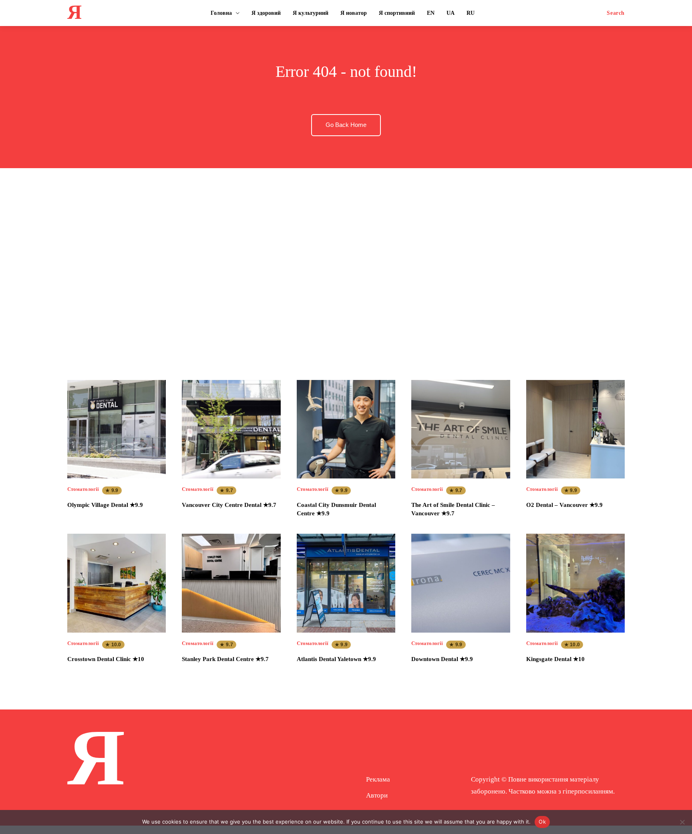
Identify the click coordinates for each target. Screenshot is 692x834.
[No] (682, 822)
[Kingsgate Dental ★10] (575, 583)
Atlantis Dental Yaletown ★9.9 (336, 659)
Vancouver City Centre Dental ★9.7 (229, 505)
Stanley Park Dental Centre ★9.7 (225, 659)
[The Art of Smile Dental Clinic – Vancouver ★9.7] (460, 429)
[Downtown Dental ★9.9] (460, 583)
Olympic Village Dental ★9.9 (105, 505)
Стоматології (83, 489)
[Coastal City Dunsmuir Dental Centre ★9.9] (346, 429)
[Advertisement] (346, 266)
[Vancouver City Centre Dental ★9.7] (231, 429)
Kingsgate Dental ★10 (555, 659)
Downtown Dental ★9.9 (442, 659)
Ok (542, 821)
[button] (616, 13)
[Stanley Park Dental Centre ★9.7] (231, 583)
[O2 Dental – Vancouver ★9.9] (575, 429)
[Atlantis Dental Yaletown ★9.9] (346, 583)
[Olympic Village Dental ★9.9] (116, 429)
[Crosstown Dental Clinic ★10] (116, 583)
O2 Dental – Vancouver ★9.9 (564, 505)
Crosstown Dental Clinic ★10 (105, 659)
